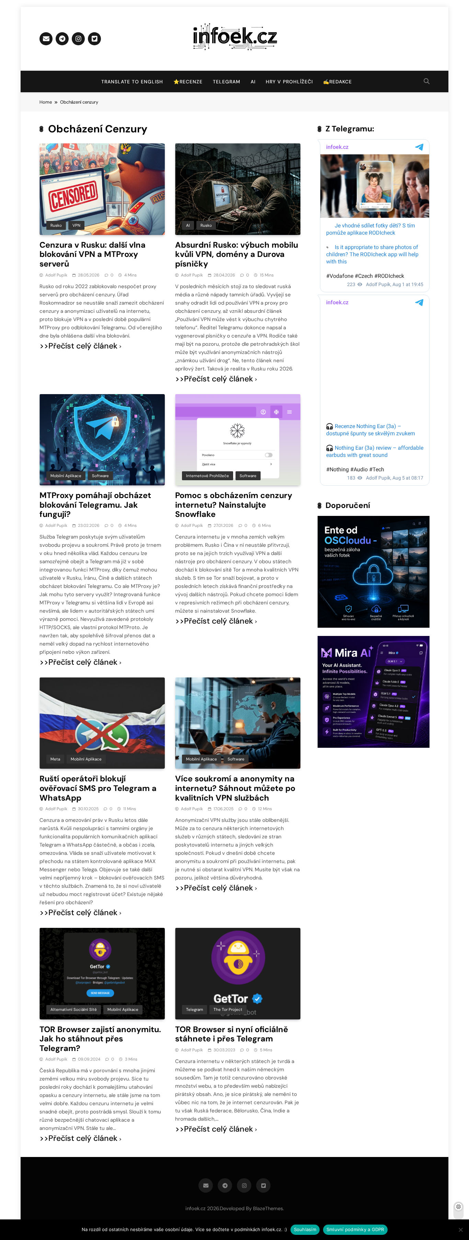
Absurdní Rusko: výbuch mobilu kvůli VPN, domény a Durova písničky (236, 254)
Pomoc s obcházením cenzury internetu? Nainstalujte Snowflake (233, 504)
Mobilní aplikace (65, 476)
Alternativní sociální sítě (73, 1009)
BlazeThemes (268, 1208)
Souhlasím (305, 1229)
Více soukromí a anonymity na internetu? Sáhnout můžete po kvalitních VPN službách (235, 788)
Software (100, 476)
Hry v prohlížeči (289, 82)
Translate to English (132, 82)
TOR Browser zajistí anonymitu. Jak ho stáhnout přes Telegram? (100, 1038)
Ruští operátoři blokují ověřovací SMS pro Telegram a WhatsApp (98, 788)
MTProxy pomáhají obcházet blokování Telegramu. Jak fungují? (95, 504)
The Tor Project (228, 1009)
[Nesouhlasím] (460, 1229)
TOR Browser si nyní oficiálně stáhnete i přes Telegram (231, 1034)
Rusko (56, 225)
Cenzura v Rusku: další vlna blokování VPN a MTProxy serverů (92, 254)
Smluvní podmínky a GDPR (355, 1229)
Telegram (226, 82)
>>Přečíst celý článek (78, 346)
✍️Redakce (337, 82)
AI (253, 82)
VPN (76, 225)
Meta (55, 759)
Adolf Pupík (56, 275)
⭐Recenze (188, 82)
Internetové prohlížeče (207, 476)
